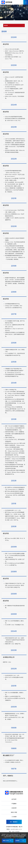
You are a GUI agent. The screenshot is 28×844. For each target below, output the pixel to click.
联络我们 (15, 822)
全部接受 (17, 840)
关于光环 (14, 799)
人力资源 (14, 817)
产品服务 (14, 803)
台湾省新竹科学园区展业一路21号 (14, 826)
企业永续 (14, 808)
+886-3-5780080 (15, 831)
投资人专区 (14, 812)
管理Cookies (6, 840)
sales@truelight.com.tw (16, 829)
